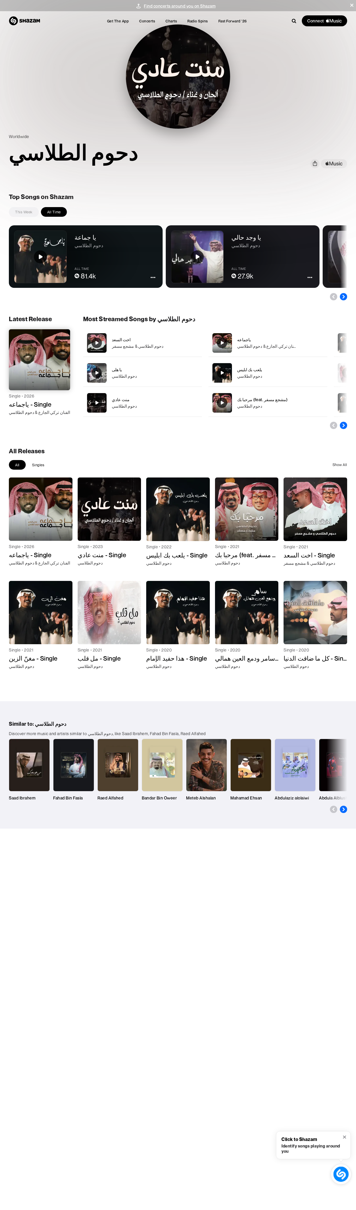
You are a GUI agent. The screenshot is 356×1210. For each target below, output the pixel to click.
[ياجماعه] (267, 343)
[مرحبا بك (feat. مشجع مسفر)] (267, 403)
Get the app (118, 21)
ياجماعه (244, 339)
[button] (351, 5)
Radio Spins (197, 21)
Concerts (147, 21)
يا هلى (117, 369)
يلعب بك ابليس (249, 369)
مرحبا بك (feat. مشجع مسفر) (262, 399)
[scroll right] (343, 296)
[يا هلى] (142, 373)
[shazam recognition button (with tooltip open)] (341, 1174)
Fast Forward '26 (232, 21)
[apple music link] (334, 163)
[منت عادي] (142, 403)
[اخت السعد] (142, 343)
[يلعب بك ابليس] (267, 373)
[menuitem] (118, 21)
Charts (171, 21)
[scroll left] (333, 296)
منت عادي (121, 399)
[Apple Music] (18, 422)
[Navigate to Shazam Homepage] (24, 20)
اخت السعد (121, 339)
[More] (195, 342)
